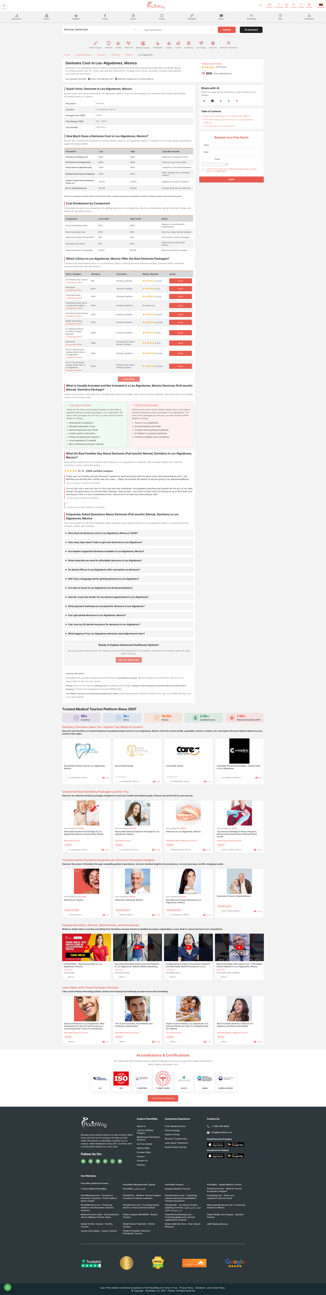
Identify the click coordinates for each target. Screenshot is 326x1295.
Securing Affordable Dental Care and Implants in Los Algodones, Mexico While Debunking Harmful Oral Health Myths (137, 965)
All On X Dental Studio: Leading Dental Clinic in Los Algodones (75, 352)
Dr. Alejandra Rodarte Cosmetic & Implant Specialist (74, 331)
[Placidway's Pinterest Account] (105, 1161)
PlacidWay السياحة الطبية (134, 1189)
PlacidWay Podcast (174, 1184)
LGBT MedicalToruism (217, 1224)
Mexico (129, 54)
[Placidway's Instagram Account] (112, 1161)
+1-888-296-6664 (220, 1126)
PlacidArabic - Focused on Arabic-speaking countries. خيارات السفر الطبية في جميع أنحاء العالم (183, 1208)
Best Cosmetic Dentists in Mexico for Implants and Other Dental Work (235, 1024)
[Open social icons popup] (203, 73)
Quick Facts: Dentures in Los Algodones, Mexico (227, 116)
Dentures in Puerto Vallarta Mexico (234, 896)
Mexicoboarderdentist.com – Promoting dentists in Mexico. (226, 1206)
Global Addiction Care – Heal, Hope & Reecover (182, 1225)
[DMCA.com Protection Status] (158, 1263)
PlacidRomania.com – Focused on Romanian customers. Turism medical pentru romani (99, 1198)
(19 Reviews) (121, 777)
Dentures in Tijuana (73, 900)
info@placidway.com (221, 1132)
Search (227, 29)
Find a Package (172, 1130)
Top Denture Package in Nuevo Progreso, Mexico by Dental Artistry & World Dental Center (237, 834)
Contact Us (142, 1160)
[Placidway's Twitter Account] (90, 1161)
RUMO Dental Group (74, 321)
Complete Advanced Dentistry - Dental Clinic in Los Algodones (239, 767)
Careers (141, 1156)
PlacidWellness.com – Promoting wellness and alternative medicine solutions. (97, 1208)
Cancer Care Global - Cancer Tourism (99, 1231)
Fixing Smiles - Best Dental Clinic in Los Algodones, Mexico (83, 965)
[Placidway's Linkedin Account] (120, 1161)
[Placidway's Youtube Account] (98, 1161)
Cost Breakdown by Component (219, 126)
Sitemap (141, 1165)
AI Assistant (251, 29)
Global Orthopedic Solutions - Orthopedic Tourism (137, 1232)
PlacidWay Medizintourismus (94, 1183)
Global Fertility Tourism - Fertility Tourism (97, 1225)
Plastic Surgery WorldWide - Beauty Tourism (140, 1215)
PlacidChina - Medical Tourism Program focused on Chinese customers (142, 1196)
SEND (231, 179)
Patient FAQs (143, 1148)
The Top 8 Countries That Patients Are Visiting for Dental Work (134, 1024)
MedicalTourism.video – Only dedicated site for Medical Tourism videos (100, 1215)
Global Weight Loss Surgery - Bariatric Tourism (225, 1215)
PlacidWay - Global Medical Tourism (224, 1184)
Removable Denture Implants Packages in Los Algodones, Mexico (137, 832)
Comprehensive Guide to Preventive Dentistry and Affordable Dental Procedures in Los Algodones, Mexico (188, 965)
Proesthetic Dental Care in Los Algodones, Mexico (84, 767)
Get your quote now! (128, 660)
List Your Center (144, 1144)
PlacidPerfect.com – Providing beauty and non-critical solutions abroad (141, 1206)
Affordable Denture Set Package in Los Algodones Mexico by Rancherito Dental (83, 832)
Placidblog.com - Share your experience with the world (220, 1196)
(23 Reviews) (171, 777)
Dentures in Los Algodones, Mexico (183, 831)
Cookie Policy (220, 171)
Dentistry (101, 54)
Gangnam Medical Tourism (177, 1189)
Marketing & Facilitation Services (148, 1138)
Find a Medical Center (175, 1126)
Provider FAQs (144, 1152)
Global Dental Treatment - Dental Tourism (139, 1225)
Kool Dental (70, 287)
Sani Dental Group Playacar (77, 313)
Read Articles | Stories (176, 1147)
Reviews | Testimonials (176, 1138)
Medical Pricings (83, 54)
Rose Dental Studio (124, 766)
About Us (141, 1126)
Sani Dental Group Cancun (76, 279)
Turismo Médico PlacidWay (94, 1189)
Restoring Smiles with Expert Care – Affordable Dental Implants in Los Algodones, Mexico (239, 965)
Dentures (115, 54)
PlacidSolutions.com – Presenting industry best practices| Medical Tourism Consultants (181, 1198)
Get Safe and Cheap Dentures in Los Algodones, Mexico (183, 901)
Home (67, 54)
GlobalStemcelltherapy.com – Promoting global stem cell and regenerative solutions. (180, 1217)
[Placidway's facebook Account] (83, 1161)
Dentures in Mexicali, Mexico (129, 900)
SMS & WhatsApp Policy (239, 169)
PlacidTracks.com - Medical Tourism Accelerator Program (224, 1189)
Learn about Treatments (176, 1143)
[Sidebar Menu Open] (4, 5)
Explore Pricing (172, 1134)
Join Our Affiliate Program (145, 1131)
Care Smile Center (73, 295)
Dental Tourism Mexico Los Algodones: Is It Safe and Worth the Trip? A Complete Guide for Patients (187, 1026)
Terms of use (223, 169)
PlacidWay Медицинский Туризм (139, 1184)
